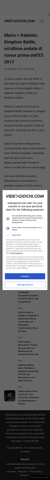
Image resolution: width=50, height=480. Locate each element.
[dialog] (25, 240)
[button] (25, 235)
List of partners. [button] (16, 253)
